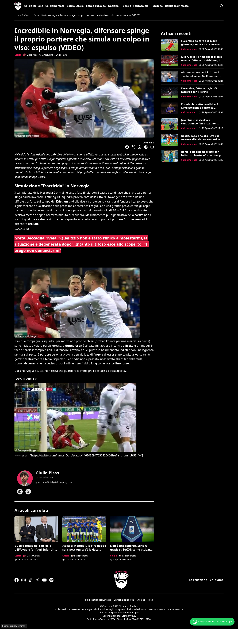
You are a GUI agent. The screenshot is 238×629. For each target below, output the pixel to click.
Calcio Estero (75, 5)
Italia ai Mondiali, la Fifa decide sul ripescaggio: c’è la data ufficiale (84, 549)
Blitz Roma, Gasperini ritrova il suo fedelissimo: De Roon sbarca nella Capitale (201, 76)
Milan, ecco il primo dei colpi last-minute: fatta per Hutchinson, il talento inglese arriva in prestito (201, 60)
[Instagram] (23, 580)
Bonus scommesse (177, 5)
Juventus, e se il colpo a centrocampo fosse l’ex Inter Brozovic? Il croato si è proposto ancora (201, 125)
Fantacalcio (140, 5)
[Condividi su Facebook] (127, 147)
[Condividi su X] (133, 147)
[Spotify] (51, 580)
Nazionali (114, 5)
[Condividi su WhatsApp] (139, 147)
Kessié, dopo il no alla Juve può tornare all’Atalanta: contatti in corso (200, 139)
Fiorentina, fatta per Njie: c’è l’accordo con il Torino (199, 90)
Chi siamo (217, 580)
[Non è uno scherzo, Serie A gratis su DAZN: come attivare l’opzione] (132, 529)
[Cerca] (221, 6)
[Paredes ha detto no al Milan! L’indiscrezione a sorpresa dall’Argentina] (169, 108)
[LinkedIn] (20, 492)
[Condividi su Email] (152, 147)
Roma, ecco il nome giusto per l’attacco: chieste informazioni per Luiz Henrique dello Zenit (202, 155)
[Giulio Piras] (25, 478)
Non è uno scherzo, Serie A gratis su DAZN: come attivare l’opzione (131, 549)
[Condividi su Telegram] (146, 147)
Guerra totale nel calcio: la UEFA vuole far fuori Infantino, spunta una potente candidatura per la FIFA (35, 551)
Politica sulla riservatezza (98, 599)
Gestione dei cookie (124, 599)
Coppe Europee (96, 5)
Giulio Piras (47, 473)
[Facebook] (16, 580)
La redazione (198, 580)
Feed (150, 599)
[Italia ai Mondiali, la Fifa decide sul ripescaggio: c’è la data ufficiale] (84, 529)
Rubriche (157, 5)
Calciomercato (54, 5)
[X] (28, 492)
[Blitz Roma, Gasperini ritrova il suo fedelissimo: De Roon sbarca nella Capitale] (169, 76)
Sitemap (141, 599)
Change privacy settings (13, 625)
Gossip (127, 5)
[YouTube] (44, 580)
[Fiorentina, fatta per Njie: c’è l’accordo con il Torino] (169, 92)
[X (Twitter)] (37, 580)
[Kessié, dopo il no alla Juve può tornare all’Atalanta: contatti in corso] (169, 140)
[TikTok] (30, 580)
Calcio (17, 54)
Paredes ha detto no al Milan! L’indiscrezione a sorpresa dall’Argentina (199, 107)
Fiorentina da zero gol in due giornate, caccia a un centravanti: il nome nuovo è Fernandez (202, 44)
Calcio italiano (33, 5)
